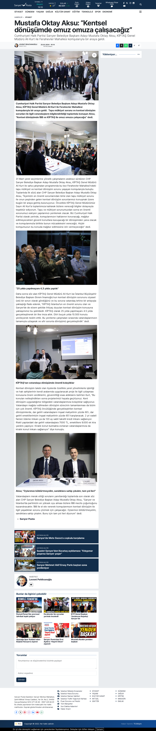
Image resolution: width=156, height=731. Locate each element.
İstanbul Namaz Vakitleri (70, 696)
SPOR (98, 12)
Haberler (18, 17)
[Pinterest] (25, 712)
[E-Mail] (31, 585)
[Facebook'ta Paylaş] (117, 45)
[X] (20, 712)
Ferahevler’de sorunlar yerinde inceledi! (54, 615)
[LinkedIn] (33, 712)
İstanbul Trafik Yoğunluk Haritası (74, 699)
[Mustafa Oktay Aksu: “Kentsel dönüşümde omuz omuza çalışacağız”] (56, 75)
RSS (19, 724)
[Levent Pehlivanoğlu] (21, 581)
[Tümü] (138, 54)
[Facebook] (16, 712)
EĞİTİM (76, 12)
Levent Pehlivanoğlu (40, 579)
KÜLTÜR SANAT (62, 12)
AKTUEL (95, 699)
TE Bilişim (138, 724)
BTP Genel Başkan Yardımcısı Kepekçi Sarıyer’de (79, 616)
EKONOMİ (107, 12)
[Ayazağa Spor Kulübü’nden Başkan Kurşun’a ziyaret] (29, 630)
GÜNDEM (29, 12)
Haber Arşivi (66, 709)
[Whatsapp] (42, 712)
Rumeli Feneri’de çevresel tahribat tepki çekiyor (27, 615)
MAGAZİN (122, 699)
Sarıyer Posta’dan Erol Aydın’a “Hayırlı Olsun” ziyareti (53, 641)
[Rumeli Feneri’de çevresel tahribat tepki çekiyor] (29, 605)
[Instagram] (29, 712)
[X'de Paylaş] (121, 45)
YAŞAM (40, 12)
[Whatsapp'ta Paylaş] (126, 45)
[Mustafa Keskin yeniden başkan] (84, 630)
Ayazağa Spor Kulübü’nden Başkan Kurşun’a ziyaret (28, 640)
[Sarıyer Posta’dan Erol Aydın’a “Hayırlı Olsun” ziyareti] (56, 630)
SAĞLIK (49, 12)
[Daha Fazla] (130, 45)
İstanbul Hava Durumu (69, 694)
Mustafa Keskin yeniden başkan (82, 640)
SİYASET (18, 12)
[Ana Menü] (140, 11)
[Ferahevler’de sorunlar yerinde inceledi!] (56, 605)
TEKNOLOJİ (87, 12)
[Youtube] (37, 712)
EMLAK (121, 701)
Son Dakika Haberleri (69, 706)
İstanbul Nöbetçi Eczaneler (71, 691)
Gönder (21, 680)
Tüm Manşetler (67, 704)
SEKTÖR (95, 701)
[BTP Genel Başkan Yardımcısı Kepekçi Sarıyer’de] (84, 605)
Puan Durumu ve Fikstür (70, 701)
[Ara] (141, 4)
